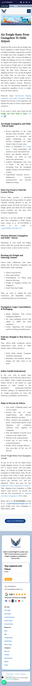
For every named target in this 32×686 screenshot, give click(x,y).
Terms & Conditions (20, 674)
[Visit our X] (13, 601)
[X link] (29, 2)
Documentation (8, 624)
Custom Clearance (9, 617)
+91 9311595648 (8, 2)
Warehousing (8, 644)
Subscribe (8, 579)
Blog (5, 634)
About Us (6, 651)
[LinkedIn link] (26, 2)
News (5, 631)
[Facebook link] (21, 2)
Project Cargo (8, 620)
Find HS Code (8, 641)
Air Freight (7, 610)
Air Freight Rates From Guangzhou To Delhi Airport (15, 38)
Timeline (6, 654)
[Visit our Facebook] (6, 601)
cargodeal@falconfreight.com (11, 228)
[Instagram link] (23, 2)
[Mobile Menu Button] (29, 11)
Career (6, 665)
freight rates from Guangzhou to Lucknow (15, 486)
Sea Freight (7, 614)
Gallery (6, 661)
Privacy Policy (10, 674)
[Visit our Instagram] (9, 601)
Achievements (8, 658)
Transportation (8, 637)
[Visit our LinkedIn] (15, 601)
